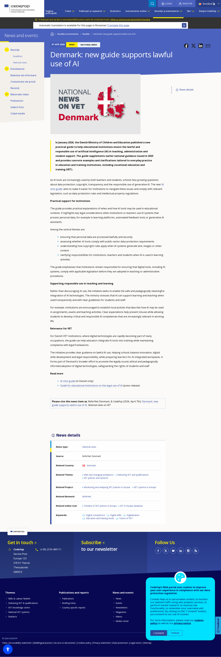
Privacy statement (102, 642)
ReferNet (86, 496)
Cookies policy (84, 642)
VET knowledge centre (19, 607)
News (118, 598)
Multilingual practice (43, 642)
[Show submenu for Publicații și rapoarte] (104, 12)
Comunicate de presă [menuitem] (23, 81)
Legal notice (136, 642)
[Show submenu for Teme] (73, 12)
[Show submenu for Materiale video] (7, 94)
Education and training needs (100, 518)
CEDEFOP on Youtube (173, 551)
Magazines (121, 612)
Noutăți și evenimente (67, 34)
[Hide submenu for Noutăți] (7, 49)
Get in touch (20, 542)
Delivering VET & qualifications (23, 603)
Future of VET (126, 518)
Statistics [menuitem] (115, 11)
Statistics (12, 616)
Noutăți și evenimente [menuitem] (167, 11)
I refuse (175, 633)
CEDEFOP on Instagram (188, 551)
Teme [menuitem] (68, 11)
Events (119, 603)
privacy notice (182, 623)
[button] (186, 46)
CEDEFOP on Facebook (158, 551)
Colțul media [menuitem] (18, 113)
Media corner (122, 621)
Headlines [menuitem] (17, 56)
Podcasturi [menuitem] (17, 100)
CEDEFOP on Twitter (166, 551)
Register (187, 3)
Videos (119, 616)
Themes (10, 592)
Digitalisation (133, 515)
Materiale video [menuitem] (20, 94)
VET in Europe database (131, 505)
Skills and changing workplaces (99, 474)
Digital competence (95, 515)
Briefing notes (69, 603)
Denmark (91, 465)
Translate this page (118, 25)
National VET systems (19, 612)
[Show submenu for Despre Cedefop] (218, 12)
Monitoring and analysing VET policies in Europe (107, 487)
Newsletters (121, 607)
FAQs (5, 642)
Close (184, 25)
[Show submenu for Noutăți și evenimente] (181, 12)
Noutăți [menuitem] (15, 49)
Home (52, 33)
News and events (123, 592)
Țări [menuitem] (189, 11)
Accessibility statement (20, 642)
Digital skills (115, 515)
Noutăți (86, 34)
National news (89, 446)
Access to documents (64, 642)
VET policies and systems (96, 477)
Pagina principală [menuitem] (51, 12)
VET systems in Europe (145, 487)
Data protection (120, 642)
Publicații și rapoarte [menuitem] (90, 11)
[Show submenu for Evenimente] (7, 68)
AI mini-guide (67, 381)
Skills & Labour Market (19, 598)
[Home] (20, 8)
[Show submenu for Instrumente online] (148, 12)
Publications (68, 598)
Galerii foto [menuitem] (17, 107)
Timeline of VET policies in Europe (100, 505)
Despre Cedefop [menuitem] (207, 11)
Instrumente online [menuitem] (136, 11)
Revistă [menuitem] (15, 88)
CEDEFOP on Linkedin (181, 551)
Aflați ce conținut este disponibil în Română (130, 19)
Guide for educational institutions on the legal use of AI (91, 385)
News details (186, 89)
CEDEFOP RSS (196, 551)
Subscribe (91, 542)
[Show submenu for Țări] (193, 12)
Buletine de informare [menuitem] (23, 75)
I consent (158, 633)
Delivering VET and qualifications (133, 474)
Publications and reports (74, 592)
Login (168, 3)
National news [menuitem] (20, 62)
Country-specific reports (73, 607)
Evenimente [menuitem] (18, 69)
